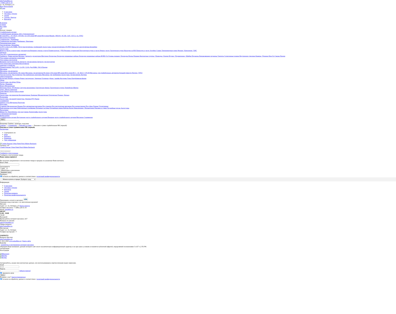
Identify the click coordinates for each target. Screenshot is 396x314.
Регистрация (8, 6)
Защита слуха (5, 102)
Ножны (20, 106)
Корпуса (3, 50)
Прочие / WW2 (137, 73)
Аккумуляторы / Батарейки (9, 45)
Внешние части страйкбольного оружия (62, 117)
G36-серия (54, 73)
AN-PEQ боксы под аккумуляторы (77, 47)
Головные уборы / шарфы (51, 78)
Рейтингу (7, 136)
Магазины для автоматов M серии (37, 73)
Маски (6, 91)
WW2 (81, 36)
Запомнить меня (8, 273)
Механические (43, 95)
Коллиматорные (25, 95)
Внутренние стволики (248, 56)
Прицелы (3, 93)
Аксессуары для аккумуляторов (53, 47)
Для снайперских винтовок (32, 75)
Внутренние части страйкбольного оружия (32, 117)
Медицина (14, 102)
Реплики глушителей (71, 50)
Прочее (282, 56)
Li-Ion (7, 47)
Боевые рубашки (14, 78)
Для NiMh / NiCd (36, 67)
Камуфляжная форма (79, 78)
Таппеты (221, 56)
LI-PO (2, 47)
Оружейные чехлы (114, 108)
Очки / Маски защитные (8, 89)
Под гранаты (47, 106)
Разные (96, 106)
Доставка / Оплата (10, 14)
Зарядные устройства (7, 65)
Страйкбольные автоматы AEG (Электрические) (17, 34)
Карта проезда (25, 206)
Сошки (159, 50)
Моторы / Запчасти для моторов (29, 56)
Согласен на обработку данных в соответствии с (31, 176)
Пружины (195, 56)
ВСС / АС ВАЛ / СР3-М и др (16, 36)
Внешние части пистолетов (10, 62)
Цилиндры (53, 56)
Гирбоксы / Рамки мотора (9, 56)
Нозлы (130, 56)
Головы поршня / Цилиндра (118, 56)
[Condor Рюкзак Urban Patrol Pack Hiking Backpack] (18, 143)
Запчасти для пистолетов (46, 62)
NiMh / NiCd (17, 47)
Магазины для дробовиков (51, 75)
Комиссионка (4, 115)
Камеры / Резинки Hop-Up (265, 56)
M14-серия (69, 73)
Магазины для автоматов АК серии (12, 73)
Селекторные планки (232, 56)
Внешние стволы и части (39, 50)
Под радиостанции (79, 106)
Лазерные (34, 95)
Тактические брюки (42, 88)
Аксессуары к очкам (16, 91)
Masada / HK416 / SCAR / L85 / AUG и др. (64, 36)
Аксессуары (4, 49)
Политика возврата (11, 193)
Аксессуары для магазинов (71, 75)
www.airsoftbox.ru (15, 241)
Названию (7, 138)
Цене (6, 134)
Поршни (136, 56)
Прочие (44, 67)
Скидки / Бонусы (10, 17)
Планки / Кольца (63, 95)
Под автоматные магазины (32, 106)
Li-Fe (11, 47)
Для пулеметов (17, 75)
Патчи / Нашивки (6, 84)
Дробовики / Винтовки (25, 41)
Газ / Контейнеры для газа (14, 112)
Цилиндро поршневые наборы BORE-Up (93, 56)
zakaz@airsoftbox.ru (7, 222)
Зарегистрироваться (18, 277)
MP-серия (61, 73)
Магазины (3, 69)
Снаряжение (4, 101)
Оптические (53, 95)
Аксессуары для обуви (8, 82)
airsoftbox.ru (9, 209)
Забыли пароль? (25, 271)
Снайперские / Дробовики (9, 39)
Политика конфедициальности (15, 195)
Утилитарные (103, 106)
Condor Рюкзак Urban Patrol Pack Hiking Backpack (17, 147)
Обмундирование (6, 76)
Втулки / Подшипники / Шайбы (180, 56)
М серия (3, 36)
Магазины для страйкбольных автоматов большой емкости (111, 73)
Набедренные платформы (26, 108)
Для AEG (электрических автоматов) (13, 54)
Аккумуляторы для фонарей (32, 47)
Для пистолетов (6, 75)
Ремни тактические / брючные (31, 78)
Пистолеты (4, 37)
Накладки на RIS (130, 50)
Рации (37, 99)
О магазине (8, 12)
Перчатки (3, 88)
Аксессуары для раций (8, 99)
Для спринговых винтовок (9, 63)
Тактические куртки (57, 88)
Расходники (4, 110)
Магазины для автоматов (9, 71)
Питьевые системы (43, 108)
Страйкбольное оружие (8, 32)
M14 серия (45, 36)
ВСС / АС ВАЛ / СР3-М (81, 73)
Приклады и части (143, 50)
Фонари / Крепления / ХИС (187, 50)
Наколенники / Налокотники (84, 108)
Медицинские (10, 86)
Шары (2, 112)
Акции (6, 15)
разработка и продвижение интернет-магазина (17, 245)
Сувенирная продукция (8, 114)
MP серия (37, 36)
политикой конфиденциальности (48, 176)
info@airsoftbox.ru (6, 1)
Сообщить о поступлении (9, 153)
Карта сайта (26, 241)
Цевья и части (105, 50)
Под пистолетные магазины (62, 106)
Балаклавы (4, 78)
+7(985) (6, 3)
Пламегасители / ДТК (56, 50)
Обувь (2, 80)
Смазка (277, 56)
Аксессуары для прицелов (9, 95)
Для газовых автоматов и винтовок (12, 58)
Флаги (2, 86)
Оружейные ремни (56, 108)
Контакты (7, 19)
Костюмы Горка (66, 78)
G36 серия (30, 36)
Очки (2, 91)
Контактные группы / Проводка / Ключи (154, 56)
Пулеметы (11, 37)
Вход (2, 6)
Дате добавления (10, 140)
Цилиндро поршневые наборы (68, 56)
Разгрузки (21, 102)
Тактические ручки (117, 50)
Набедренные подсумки (8, 108)
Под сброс (89, 106)
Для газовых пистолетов (8, 60)
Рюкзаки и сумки (101, 108)
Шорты (75, 88)
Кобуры (66, 108)
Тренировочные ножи (7, 43)
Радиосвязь (4, 97)
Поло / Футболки (13, 88)
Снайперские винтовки (8, 41)
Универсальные (5, 67)
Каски (71, 108)
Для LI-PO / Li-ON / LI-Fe (20, 67)
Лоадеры (84, 75)
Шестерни (45, 56)
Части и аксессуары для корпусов (18, 50)
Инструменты (24, 63)
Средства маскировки (27, 88)
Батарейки (93, 47)
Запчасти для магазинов (28, 62)
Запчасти (3, 52)
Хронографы (33, 112)
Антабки (153, 50)
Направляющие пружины (208, 56)
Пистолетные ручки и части (89, 50)
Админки (3, 106)
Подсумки (3, 104)
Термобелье (69, 88)
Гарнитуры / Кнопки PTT (25, 99)
